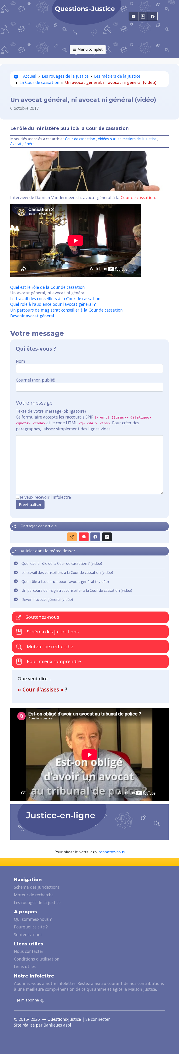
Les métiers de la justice (117, 76)
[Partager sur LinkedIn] (107, 536)
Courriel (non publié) (35, 380)
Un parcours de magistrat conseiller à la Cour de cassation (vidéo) (76, 590)
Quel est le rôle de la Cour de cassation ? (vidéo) (61, 563)
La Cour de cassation (39, 82)
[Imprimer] (84, 536)
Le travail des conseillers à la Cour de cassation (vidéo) (67, 572)
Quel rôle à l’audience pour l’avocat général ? (53, 304)
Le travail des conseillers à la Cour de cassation (55, 298)
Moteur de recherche (49, 646)
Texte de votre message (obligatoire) (51, 411)
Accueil (29, 76)
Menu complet (89, 49)
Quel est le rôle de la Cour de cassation (47, 287)
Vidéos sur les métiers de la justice (127, 138)
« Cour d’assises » (41, 689)
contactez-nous (112, 852)
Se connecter (98, 1019)
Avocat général (22, 143)
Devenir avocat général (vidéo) (47, 599)
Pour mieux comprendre (53, 661)
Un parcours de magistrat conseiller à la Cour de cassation (66, 310)
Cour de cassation (80, 138)
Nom (20, 361)
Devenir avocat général (32, 316)
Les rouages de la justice (65, 76)
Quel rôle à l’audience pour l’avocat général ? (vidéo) (65, 581)
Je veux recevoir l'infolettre (45, 497)
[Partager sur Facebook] (95, 536)
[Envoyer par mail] (72, 536)
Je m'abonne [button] (28, 1000)
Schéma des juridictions (52, 631)
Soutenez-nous (41, 617)
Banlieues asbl (57, 1025)
